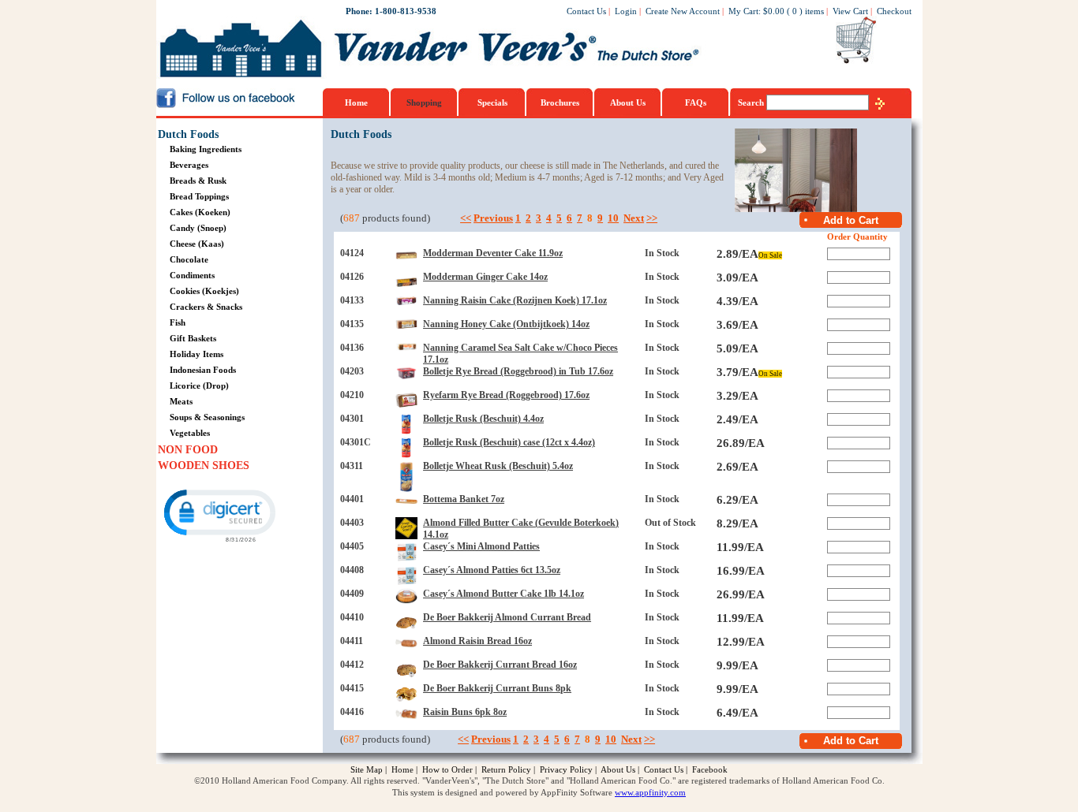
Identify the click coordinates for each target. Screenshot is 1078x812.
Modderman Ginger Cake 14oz (485, 276)
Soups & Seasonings (207, 417)
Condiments (192, 275)
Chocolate (189, 259)
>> (651, 218)
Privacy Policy (566, 769)
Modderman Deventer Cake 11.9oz (493, 253)
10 (613, 218)
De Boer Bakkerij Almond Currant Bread (507, 617)
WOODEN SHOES (203, 465)
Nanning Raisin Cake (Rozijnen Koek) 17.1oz (515, 300)
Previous (493, 218)
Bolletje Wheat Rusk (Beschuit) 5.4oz (498, 465)
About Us (628, 102)
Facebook (710, 769)
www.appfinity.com (650, 792)
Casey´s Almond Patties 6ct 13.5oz (491, 569)
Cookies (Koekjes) (204, 291)
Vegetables (190, 433)
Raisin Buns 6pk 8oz (465, 711)
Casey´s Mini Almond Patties (481, 546)
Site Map (366, 769)
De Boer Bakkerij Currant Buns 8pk (497, 688)
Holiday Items (196, 354)
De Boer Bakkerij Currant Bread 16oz (500, 664)
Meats (181, 401)
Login (626, 11)
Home (356, 102)
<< (465, 218)
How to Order (447, 769)
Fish (177, 322)
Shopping (424, 102)
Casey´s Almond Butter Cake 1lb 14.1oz (503, 593)
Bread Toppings (199, 196)
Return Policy (506, 769)
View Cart (850, 11)
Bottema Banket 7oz (463, 499)
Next (633, 218)
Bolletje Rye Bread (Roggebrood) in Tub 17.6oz (518, 371)
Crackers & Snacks (206, 306)
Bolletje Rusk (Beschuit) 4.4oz (483, 418)
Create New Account (683, 11)
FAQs (695, 102)
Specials (492, 102)
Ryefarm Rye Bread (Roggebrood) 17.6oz (506, 394)
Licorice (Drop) (199, 385)
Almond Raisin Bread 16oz (477, 640)
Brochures (560, 102)
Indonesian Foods (203, 369)
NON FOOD (188, 450)
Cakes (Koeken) (200, 212)
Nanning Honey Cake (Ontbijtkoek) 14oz (506, 324)
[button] (218, 514)
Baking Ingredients (205, 149)
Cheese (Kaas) (197, 243)
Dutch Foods (188, 134)
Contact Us (586, 11)
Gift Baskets (193, 338)
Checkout (894, 11)
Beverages (189, 164)
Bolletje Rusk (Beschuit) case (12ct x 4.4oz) (509, 442)
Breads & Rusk (198, 180)
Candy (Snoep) (198, 228)
